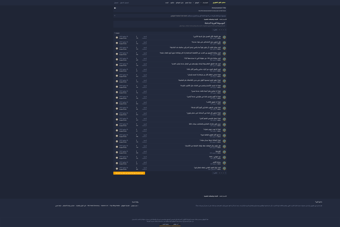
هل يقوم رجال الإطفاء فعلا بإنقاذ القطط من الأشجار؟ (203, 145)
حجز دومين (134, 205)
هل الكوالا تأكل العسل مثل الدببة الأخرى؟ (207, 36)
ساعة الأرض (217, 162)
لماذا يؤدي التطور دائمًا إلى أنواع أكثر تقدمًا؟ (206, 107)
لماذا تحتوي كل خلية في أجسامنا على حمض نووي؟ (204, 113)
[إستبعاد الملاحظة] (115, 16)
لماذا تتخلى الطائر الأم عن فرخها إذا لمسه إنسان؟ (204, 74)
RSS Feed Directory (94, 205)
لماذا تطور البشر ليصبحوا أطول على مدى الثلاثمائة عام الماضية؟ (199, 80)
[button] (201, 2)
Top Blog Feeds (115, 205)
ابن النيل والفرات (81, 205)
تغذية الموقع (125, 205)
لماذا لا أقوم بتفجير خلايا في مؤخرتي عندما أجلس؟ (204, 96)
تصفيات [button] (117, 33)
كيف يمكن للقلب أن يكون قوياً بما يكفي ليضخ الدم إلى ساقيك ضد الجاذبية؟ (195, 47)
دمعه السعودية (123, 38)
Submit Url (104, 205)
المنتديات (205, 2)
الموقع (197, 2)
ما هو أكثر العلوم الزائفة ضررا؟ (211, 134)
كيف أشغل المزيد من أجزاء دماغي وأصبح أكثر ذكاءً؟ (204, 69)
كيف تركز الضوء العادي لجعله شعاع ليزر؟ (207, 167)
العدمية (218, 151)
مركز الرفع (188, 2)
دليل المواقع (180, 2)
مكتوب (172, 2)
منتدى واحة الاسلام (68, 205)
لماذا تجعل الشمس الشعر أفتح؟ (210, 118)
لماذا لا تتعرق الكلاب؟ (213, 102)
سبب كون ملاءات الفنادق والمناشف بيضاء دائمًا (205, 124)
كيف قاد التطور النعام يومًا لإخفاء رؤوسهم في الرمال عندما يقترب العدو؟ (196, 63)
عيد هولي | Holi (215, 156)
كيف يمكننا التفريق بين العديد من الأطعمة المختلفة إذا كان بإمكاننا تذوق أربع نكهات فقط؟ (190, 52)
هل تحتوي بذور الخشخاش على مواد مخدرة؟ (206, 42)
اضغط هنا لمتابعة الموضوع (179, 15)
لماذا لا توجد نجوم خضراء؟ (212, 129)
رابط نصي (58, 205)
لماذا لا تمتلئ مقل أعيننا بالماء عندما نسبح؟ (206, 91)
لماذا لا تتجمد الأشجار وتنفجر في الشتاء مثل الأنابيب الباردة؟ (200, 85)
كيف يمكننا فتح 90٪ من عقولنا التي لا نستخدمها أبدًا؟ (202, 58)
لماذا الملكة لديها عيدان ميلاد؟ (210, 140)
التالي (215, 30)
